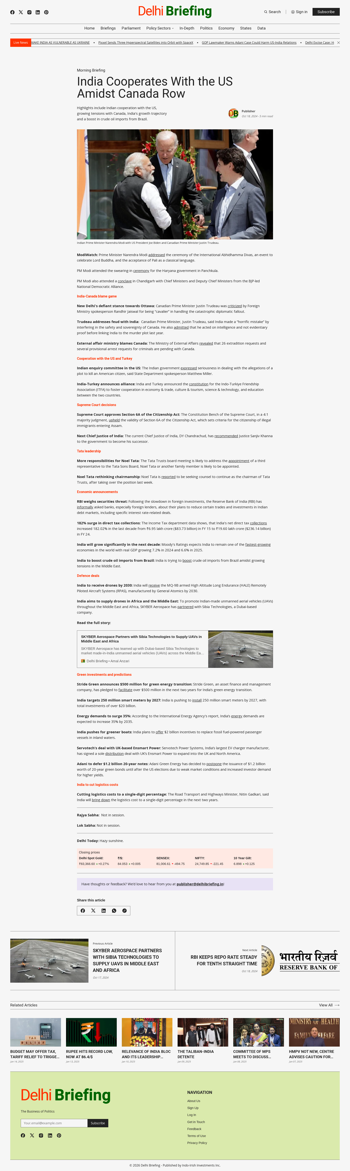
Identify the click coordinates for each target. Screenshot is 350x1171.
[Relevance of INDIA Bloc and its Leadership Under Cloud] (147, 1032)
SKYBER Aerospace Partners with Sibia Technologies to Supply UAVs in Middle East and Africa (127, 960)
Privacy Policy (197, 1143)
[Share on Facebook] (83, 911)
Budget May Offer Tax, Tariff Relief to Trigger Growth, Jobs (34, 1054)
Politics (206, 28)
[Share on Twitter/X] (93, 911)
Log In (191, 1115)
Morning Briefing (91, 70)
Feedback (194, 1129)
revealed (206, 343)
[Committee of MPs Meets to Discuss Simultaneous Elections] (258, 1032)
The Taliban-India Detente (196, 1054)
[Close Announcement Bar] (338, 42)
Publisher (248, 111)
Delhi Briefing (150, 1165)
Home (89, 28)
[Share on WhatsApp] (114, 911)
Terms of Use (196, 1136)
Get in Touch (196, 1122)
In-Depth (187, 28)
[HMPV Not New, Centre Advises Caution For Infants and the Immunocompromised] (314, 1032)
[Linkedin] (38, 12)
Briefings (108, 28)
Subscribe (326, 12)
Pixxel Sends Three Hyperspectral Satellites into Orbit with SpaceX (104, 42)
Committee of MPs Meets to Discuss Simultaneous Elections (258, 1054)
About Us (193, 1101)
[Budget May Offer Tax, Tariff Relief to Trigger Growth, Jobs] (35, 1032)
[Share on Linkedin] (104, 911)
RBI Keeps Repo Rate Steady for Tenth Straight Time (224, 960)
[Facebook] (12, 12)
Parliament (131, 28)
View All (326, 1005)
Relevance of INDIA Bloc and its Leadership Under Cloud (146, 1054)
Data (261, 28)
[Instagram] (29, 12)
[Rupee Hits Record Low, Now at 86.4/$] (91, 1032)
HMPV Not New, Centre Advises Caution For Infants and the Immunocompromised (311, 1054)
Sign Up (193, 1108)
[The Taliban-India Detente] (203, 1032)
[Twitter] (21, 12)
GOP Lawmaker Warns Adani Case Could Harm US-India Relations (207, 42)
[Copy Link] (124, 911)
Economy (226, 28)
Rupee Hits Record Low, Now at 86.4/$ (89, 1054)
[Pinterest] (46, 12)
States (246, 28)
